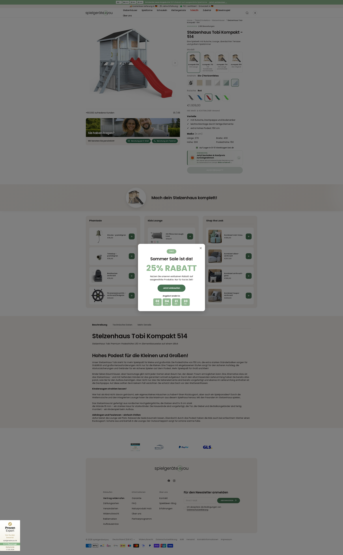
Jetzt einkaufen (171, 288)
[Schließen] (200, 248)
